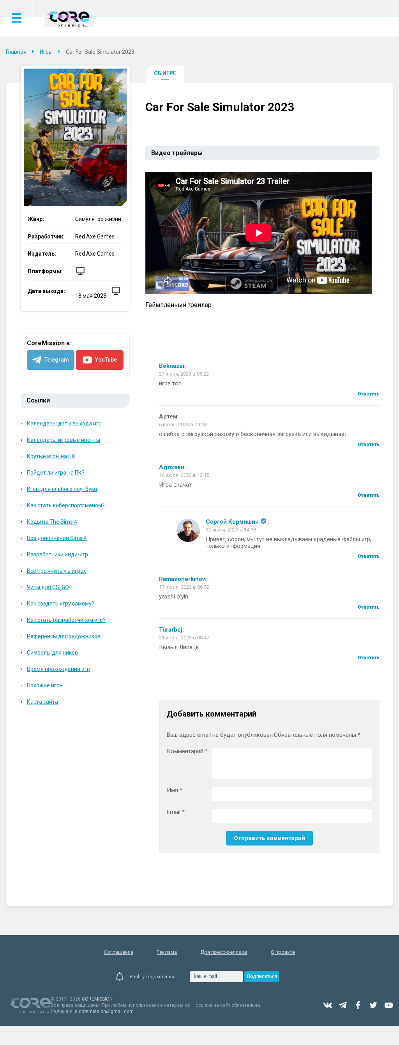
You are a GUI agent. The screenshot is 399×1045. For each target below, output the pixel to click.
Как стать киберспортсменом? (66, 505)
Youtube (388, 1005)
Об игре (165, 73)
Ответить (369, 394)
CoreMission (69, 19)
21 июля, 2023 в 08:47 (184, 638)
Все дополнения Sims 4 (57, 538)
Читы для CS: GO (48, 587)
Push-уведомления (152, 977)
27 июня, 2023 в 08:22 (184, 374)
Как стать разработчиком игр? (66, 620)
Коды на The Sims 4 (52, 522)
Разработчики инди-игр (57, 554)
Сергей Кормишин (232, 522)
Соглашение (118, 952)
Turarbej (170, 630)
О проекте (283, 952)
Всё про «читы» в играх (56, 571)
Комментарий (187, 751)
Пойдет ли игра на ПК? (56, 473)
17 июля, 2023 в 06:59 (184, 587)
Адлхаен (171, 467)
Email (176, 812)
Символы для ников (52, 653)
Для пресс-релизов (223, 952)
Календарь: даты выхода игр (64, 423)
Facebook (358, 1005)
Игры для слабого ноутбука (62, 489)
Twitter (373, 1005)
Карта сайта (42, 702)
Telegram (343, 1005)
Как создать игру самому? (60, 603)
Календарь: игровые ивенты (63, 440)
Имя (174, 790)
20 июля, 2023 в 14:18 (231, 530)
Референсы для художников (64, 636)
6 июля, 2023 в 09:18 (183, 424)
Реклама (167, 952)
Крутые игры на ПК (51, 456)
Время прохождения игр (58, 669)
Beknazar (172, 366)
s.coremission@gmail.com (104, 1011)
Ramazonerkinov (182, 579)
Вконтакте (327, 1005)
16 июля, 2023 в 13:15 (184, 475)
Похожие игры (45, 685)
